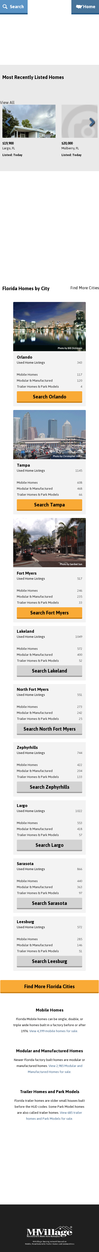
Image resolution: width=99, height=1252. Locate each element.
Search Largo (50, 845)
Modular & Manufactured (35, 380)
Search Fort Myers (49, 612)
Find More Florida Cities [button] (49, 986)
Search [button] (16, 6)
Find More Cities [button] (84, 288)
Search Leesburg (49, 961)
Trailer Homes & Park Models (38, 386)
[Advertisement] (49, 230)
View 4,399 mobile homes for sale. (53, 1031)
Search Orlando (49, 396)
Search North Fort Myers (50, 729)
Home (89, 6)
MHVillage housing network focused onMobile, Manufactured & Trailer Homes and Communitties (49, 1242)
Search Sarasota (49, 903)
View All (7, 102)
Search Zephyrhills (49, 787)
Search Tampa (49, 504)
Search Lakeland (49, 671)
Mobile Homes (27, 374)
